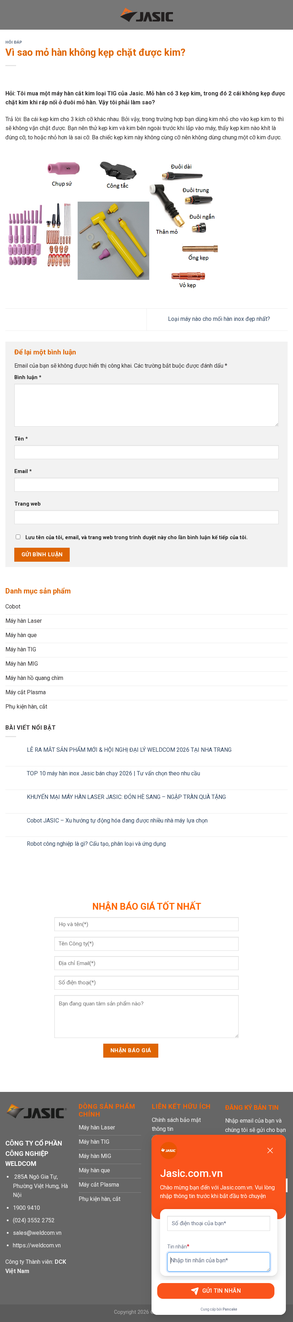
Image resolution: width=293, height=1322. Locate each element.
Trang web (27, 504)
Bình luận (27, 377)
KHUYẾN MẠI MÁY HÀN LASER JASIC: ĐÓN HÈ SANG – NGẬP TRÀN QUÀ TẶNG (126, 797)
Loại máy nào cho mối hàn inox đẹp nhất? (220, 319)
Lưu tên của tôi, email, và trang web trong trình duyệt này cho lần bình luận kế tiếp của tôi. (136, 538)
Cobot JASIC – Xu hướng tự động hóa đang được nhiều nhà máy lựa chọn (117, 820)
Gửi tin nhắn (221, 1290)
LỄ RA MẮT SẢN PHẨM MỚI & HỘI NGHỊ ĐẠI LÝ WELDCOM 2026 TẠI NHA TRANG (129, 749)
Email (23, 471)
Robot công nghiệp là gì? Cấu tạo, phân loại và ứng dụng (96, 844)
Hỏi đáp (14, 42)
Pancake (230, 1309)
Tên (21, 439)
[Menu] (9, 15)
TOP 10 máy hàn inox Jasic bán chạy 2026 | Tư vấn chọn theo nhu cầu (113, 773)
